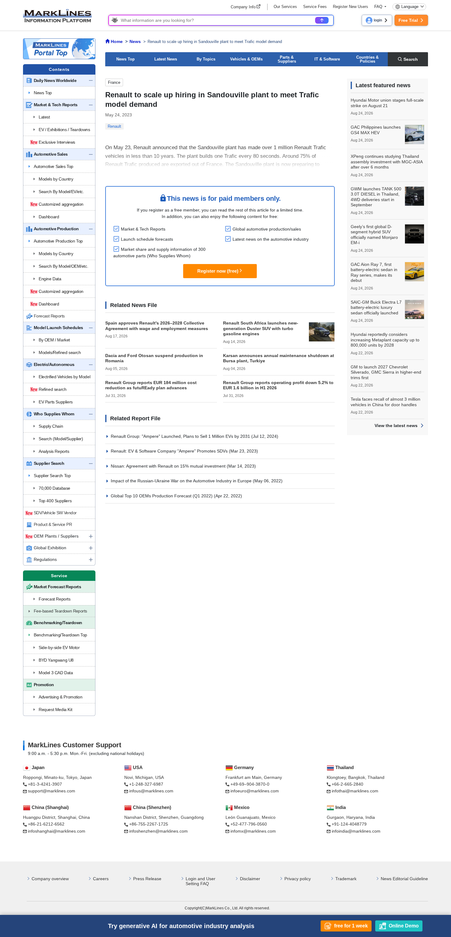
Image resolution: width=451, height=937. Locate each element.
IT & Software (327, 59)
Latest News (165, 59)
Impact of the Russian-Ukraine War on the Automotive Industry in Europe (182, 480)
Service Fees (315, 6)
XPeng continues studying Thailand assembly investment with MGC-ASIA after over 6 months (386, 161)
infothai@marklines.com (355, 790)
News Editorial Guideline (404, 878)
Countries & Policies (367, 59)
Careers (101, 878)
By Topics (206, 59)
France (114, 82)
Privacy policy (297, 878)
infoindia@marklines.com (356, 831)
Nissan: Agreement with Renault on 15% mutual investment (169, 466)
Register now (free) (217, 271)
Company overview (50, 878)
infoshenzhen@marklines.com (158, 831)
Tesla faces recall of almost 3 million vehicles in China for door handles (385, 402)
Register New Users (350, 6)
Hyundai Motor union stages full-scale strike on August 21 (387, 103)
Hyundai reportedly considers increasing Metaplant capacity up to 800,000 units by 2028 (385, 340)
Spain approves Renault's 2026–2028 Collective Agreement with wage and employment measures (156, 326)
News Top (125, 59)
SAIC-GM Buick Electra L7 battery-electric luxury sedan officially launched (376, 307)
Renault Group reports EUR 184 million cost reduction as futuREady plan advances (151, 385)
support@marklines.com (51, 790)
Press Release (147, 878)
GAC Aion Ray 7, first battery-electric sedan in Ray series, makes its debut (374, 272)
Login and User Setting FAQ (200, 881)
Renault (114, 126)
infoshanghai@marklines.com (56, 831)
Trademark (346, 878)
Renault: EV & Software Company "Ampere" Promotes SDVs (170, 451)
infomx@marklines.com (253, 831)
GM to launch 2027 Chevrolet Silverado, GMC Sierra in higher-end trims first (386, 372)
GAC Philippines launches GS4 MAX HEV (376, 130)
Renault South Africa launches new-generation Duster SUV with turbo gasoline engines (260, 328)
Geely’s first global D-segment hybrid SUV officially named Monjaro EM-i (374, 234)
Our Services (285, 6)
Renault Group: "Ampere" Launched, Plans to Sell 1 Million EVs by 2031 (181, 436)
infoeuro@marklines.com (254, 790)
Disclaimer (250, 878)
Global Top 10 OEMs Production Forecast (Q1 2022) (162, 495)
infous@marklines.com (151, 790)
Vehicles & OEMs (246, 59)
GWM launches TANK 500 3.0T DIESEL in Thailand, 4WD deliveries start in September (376, 197)
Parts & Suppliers (287, 59)
